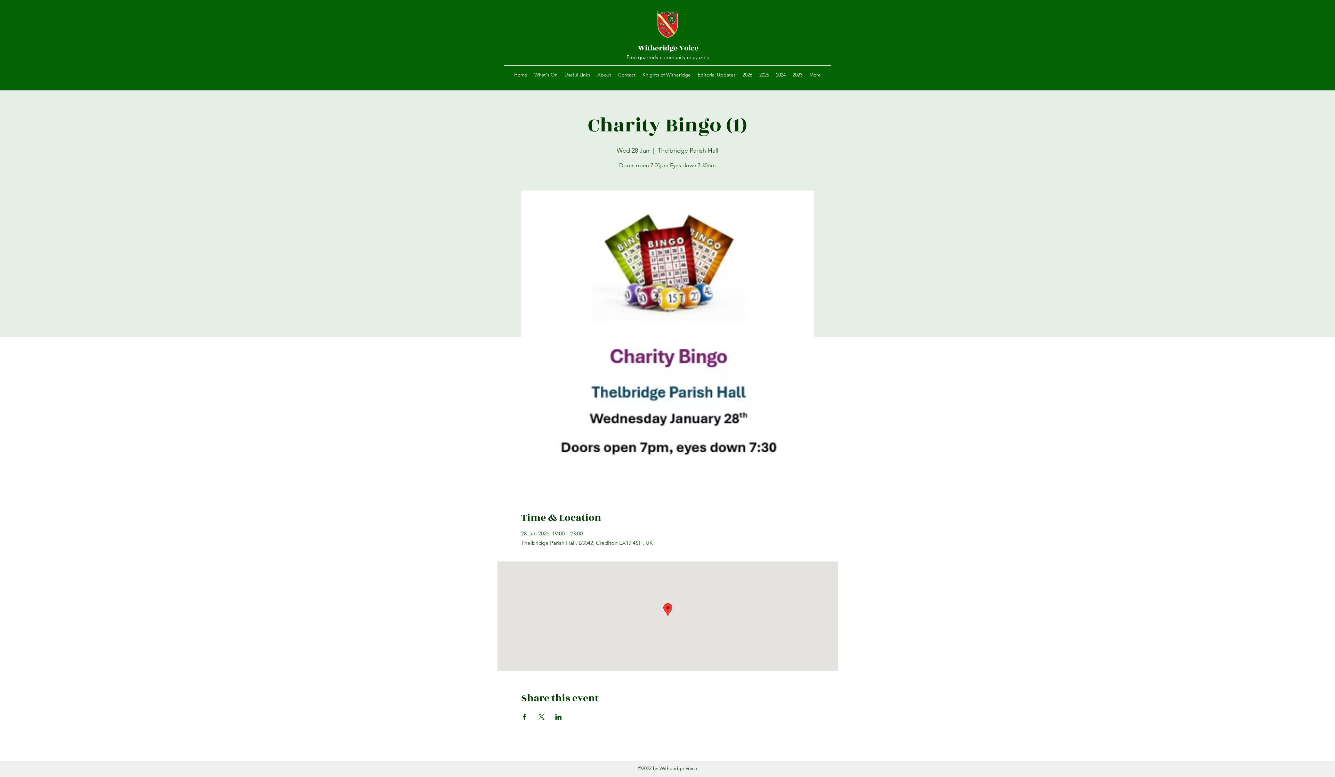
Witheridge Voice (668, 48)
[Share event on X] (541, 717)
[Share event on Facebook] (524, 717)
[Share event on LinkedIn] (558, 717)
